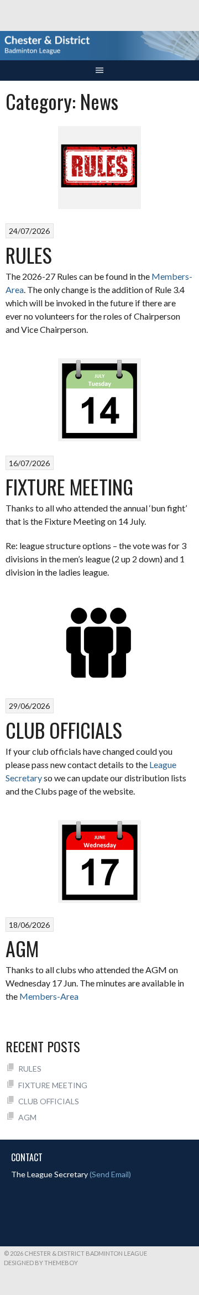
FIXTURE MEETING (69, 486)
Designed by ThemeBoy (41, 1262)
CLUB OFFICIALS (64, 729)
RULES (29, 254)
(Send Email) (110, 1174)
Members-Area (48, 996)
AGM (22, 948)
